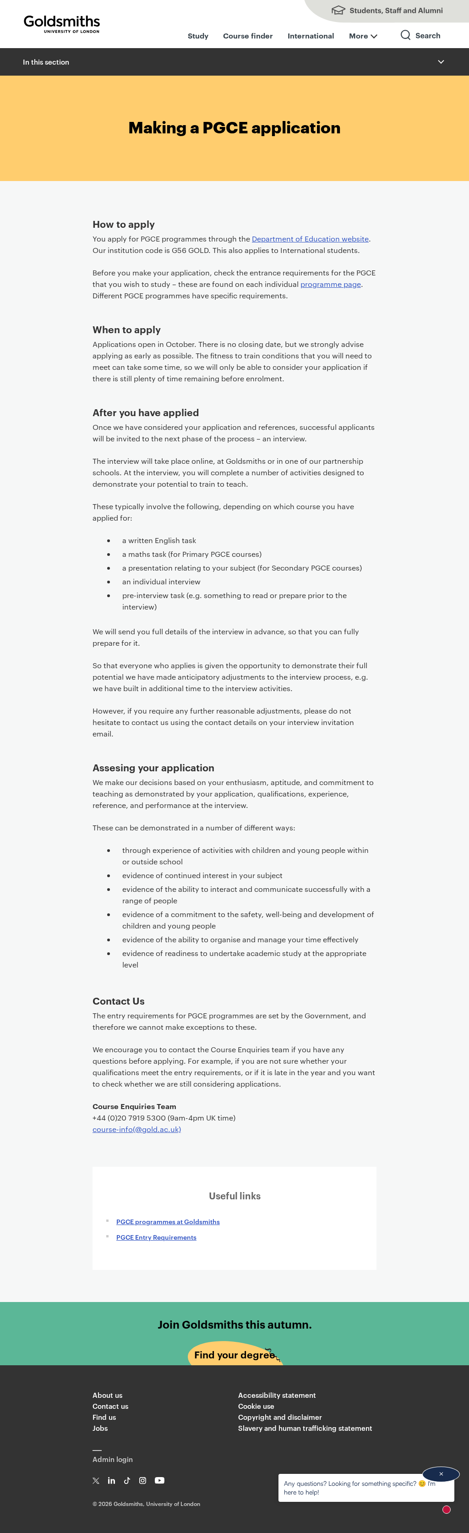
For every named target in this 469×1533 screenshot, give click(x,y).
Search (421, 43)
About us (107, 1395)
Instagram (142, 1480)
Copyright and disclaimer (280, 1417)
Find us (104, 1417)
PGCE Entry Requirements (156, 1236)
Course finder (248, 35)
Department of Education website (310, 238)
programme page (330, 284)
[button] (440, 62)
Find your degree (234, 1354)
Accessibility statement (277, 1395)
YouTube (159, 1480)
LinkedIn (111, 1480)
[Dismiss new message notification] (441, 1474)
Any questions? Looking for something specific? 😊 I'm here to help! (360, 1487)
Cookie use (256, 1406)
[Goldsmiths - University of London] (62, 24)
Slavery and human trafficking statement (305, 1428)
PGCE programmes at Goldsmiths (168, 1221)
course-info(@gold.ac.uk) (137, 1129)
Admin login (113, 1459)
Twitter (96, 1480)
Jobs (100, 1428)
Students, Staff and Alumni (377, 11)
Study (198, 35)
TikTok (127, 1480)
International (311, 35)
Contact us (110, 1406)
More (358, 35)
